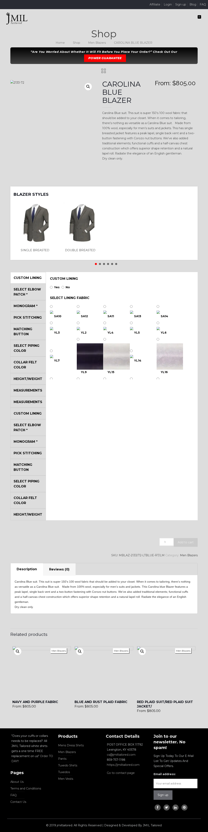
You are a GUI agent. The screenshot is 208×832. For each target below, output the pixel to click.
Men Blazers (97, 43)
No (68, 287)
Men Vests (65, 779)
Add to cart (186, 542)
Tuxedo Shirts (67, 765)
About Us (17, 782)
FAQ (203, 4)
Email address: (165, 774)
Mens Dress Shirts (71, 745)
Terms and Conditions (25, 788)
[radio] (36, 227)
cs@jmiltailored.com (121, 754)
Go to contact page (121, 773)
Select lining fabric (69, 298)
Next (189, 191)
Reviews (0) (59, 569)
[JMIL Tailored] (16, 18)
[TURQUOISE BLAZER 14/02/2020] (3, 816)
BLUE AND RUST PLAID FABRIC (101, 702)
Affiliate (155, 4)
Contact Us (18, 802)
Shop (76, 43)
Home (60, 43)
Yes (57, 287)
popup (17, 651)
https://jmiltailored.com (123, 765)
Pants (62, 759)
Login (168, 4)
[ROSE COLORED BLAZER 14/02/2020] (204, 816)
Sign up (180, 4)
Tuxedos (64, 772)
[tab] (27, 569)
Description (27, 569)
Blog (193, 4)
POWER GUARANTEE (105, 58)
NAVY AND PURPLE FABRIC (35, 702)
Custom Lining (64, 279)
